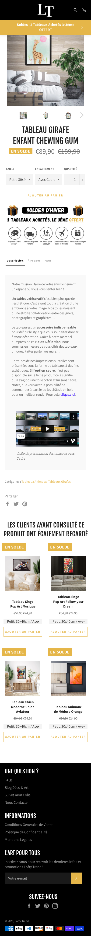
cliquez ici (67, 394)
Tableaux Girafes (59, 481)
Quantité (70, 169)
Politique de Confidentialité (26, 832)
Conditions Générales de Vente (28, 824)
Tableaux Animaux (34, 481)
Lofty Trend (22, 921)
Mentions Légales (18, 839)
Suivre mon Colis (18, 795)
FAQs (9, 780)
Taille (10, 169)
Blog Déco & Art (16, 787)
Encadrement (44, 169)
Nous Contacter (17, 802)
